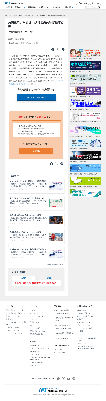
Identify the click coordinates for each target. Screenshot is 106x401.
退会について (82, 343)
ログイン (96, 3)
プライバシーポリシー (84, 325)
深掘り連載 (31, 7)
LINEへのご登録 (59, 352)
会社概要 (80, 331)
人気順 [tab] (23, 278)
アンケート (33, 319)
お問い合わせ (81, 310)
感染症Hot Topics (13, 327)
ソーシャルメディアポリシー (86, 328)
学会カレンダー (35, 322)
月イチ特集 (56, 7)
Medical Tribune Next (63, 338)
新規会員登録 (83, 3)
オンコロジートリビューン (40, 348)
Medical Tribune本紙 (62, 313)
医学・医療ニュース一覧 (31, 15)
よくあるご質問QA (83, 313)
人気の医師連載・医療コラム (15, 313)
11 (12, 43)
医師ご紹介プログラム (37, 331)
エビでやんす (34, 325)
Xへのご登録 (58, 349)
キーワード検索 (35, 328)
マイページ (33, 310)
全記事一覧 (9, 7)
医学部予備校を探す (36, 334)
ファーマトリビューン (39, 354)
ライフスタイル (35, 365)
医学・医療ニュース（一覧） (15, 310)
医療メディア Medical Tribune (13, 15)
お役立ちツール (44, 7)
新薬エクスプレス (13, 330)
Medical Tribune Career (63, 328)
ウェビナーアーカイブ (15, 333)
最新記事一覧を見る (55, 264)
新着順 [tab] (49, 278)
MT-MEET (59, 321)
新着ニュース (19, 7)
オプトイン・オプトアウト (86, 322)
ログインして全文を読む (36, 97)
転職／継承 (68, 7)
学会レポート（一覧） (13, 316)
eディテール (34, 313)
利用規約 (80, 319)
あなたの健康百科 (37, 362)
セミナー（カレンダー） (38, 316)
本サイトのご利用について (86, 316)
